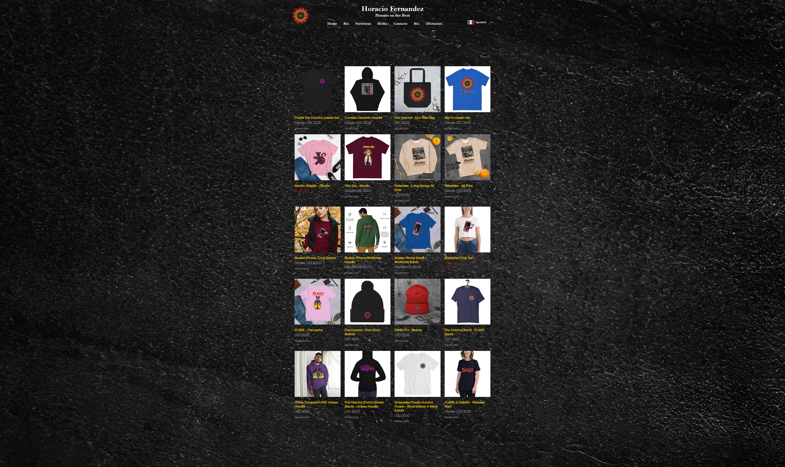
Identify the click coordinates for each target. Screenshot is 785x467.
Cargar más (393, 434)
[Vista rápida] (318, 89)
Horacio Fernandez (392, 8)
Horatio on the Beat (392, 15)
